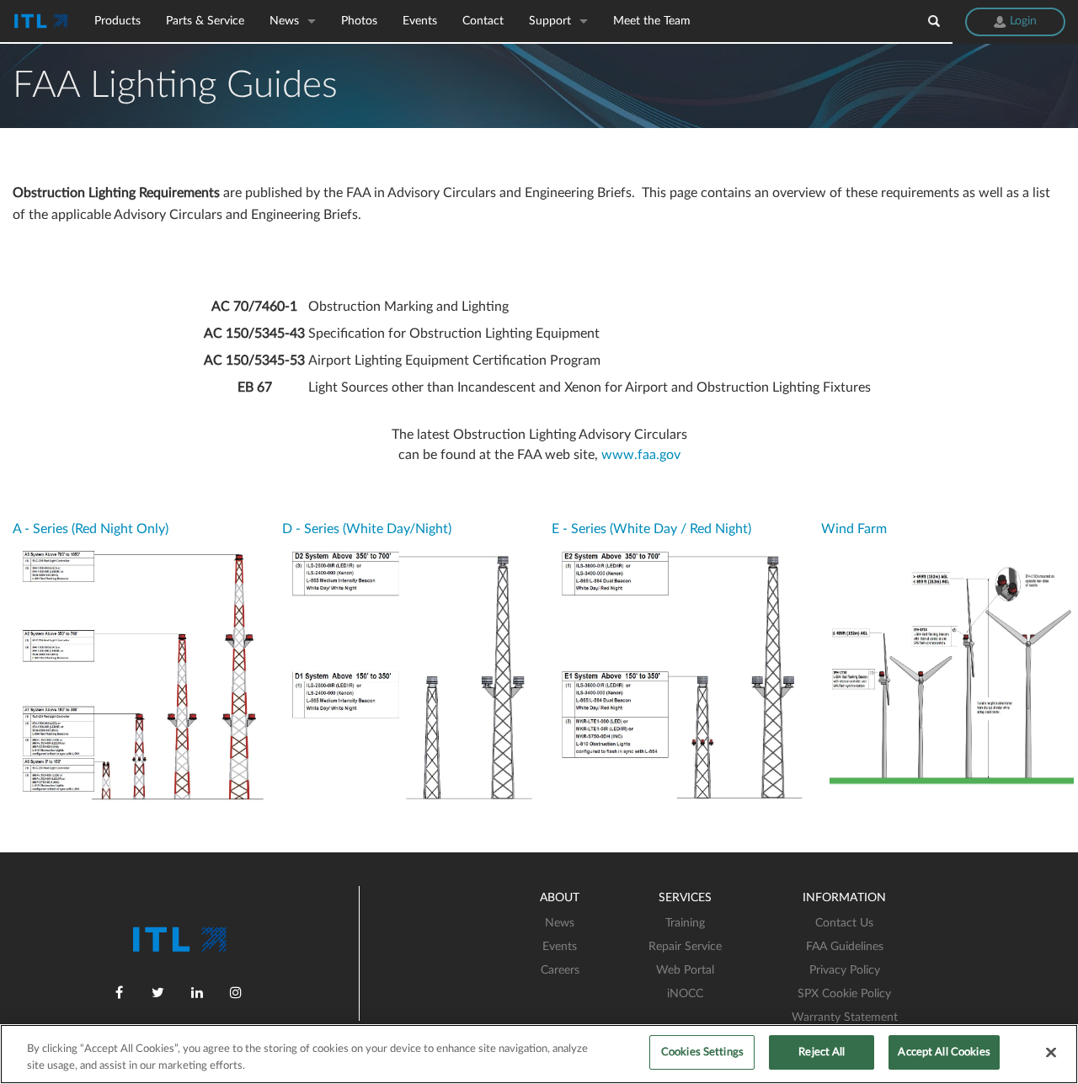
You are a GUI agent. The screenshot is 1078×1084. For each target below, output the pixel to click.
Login (1021, 21)
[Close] (1051, 1052)
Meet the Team (652, 21)
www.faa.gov (640, 455)
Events (420, 21)
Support (550, 21)
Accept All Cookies (944, 1052)
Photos (359, 21)
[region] (539, 1054)
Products (117, 21)
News (284, 21)
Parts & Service (205, 21)
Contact (483, 21)
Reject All (821, 1052)
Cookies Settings (702, 1052)
